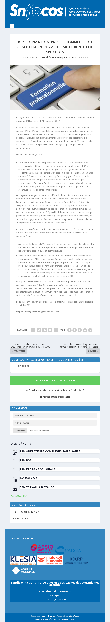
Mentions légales (68, 619)
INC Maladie (28, 478)
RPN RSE (26, 460)
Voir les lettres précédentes (56, 396)
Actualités (46, 57)
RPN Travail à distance (37, 487)
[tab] (55, 366)
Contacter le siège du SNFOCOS (47, 619)
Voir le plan (55, 595)
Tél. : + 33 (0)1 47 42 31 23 (26, 511)
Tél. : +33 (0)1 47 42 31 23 (55, 599)
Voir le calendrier (18, 495)
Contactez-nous (21, 518)
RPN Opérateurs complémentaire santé (50, 451)
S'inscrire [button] (24, 366)
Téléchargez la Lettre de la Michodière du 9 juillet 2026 (56, 390)
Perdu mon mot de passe (39, 430)
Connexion (20, 430)
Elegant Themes (47, 616)
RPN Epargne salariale (37, 469)
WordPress (74, 616)
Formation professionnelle (64, 57)
